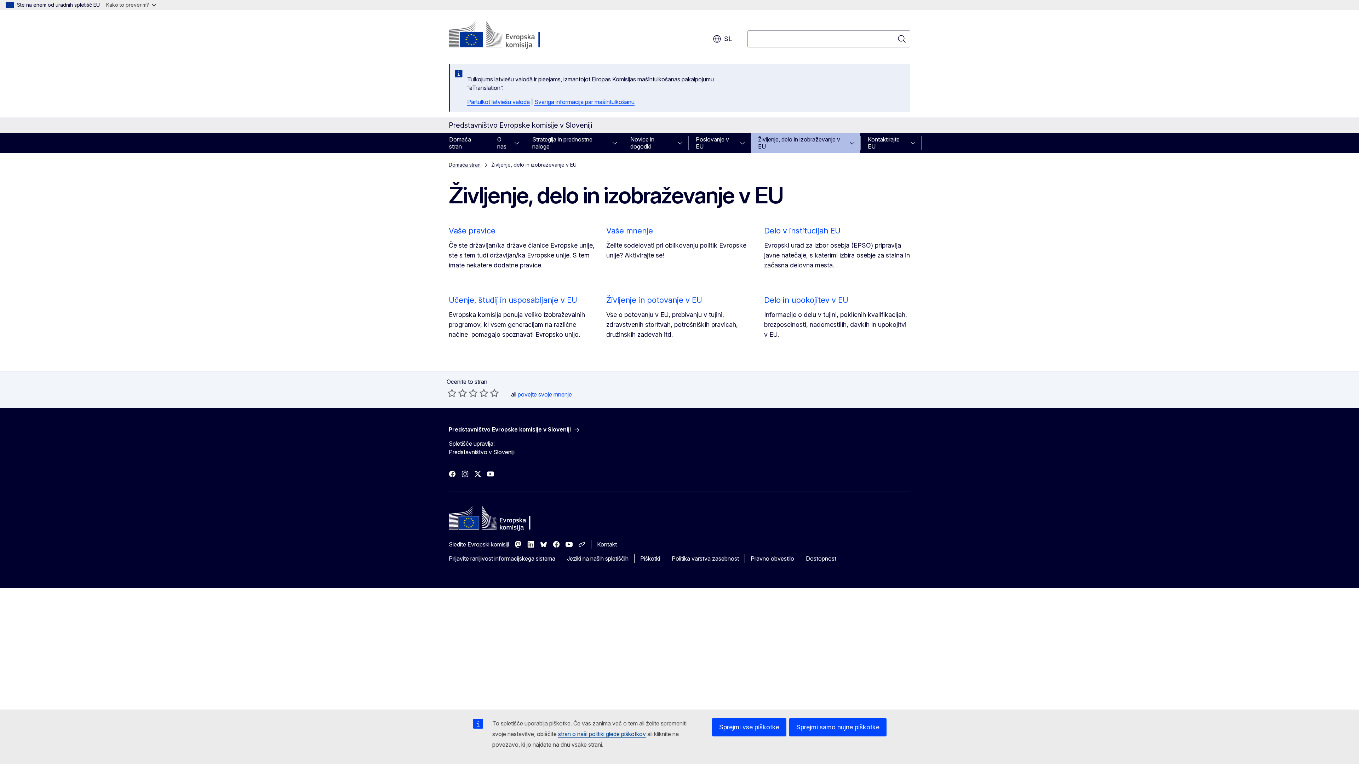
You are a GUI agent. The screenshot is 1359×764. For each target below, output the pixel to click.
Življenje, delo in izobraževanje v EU (799, 143)
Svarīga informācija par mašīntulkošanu (584, 101)
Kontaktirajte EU (884, 143)
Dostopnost (821, 558)
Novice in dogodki (642, 143)
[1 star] (452, 393)
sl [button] (728, 38)
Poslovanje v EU (712, 143)
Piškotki (650, 558)
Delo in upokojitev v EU (806, 300)
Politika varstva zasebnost (705, 558)
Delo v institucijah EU (802, 230)
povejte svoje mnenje (545, 394)
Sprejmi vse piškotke (749, 727)
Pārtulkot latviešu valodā (498, 101)
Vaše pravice (472, 230)
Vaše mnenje (629, 230)
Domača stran (460, 143)
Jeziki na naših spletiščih (598, 558)
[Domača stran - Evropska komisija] (506, 35)
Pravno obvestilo (772, 558)
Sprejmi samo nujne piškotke (837, 727)
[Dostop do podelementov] (519, 143)
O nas (501, 143)
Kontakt (607, 544)
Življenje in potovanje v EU (654, 300)
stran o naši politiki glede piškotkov (602, 733)
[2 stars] (457, 393)
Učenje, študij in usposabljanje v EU (513, 300)
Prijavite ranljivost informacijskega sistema (502, 558)
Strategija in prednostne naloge (562, 143)
